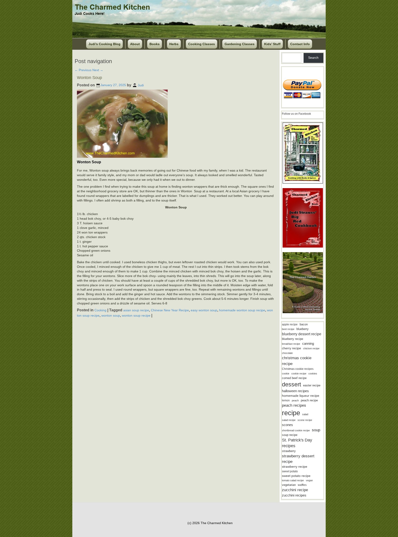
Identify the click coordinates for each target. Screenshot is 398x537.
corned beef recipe (294, 378)
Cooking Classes (201, 44)
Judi (141, 85)
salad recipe (289, 420)
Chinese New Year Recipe (170, 310)
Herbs (174, 44)
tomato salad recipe (293, 480)
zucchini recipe (295, 490)
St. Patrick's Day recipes (297, 443)
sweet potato (290, 471)
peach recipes (294, 405)
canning (308, 343)
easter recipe (311, 385)
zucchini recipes (294, 495)
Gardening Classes (240, 44)
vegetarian (289, 485)
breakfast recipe (291, 343)
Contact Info (300, 44)
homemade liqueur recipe (300, 395)
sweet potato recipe (296, 476)
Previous (83, 70)
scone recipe (305, 420)
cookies (312, 373)
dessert (291, 384)
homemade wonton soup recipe (242, 310)
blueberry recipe (292, 339)
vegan (309, 480)
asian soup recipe (136, 310)
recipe (291, 413)
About (135, 44)
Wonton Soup (89, 77)
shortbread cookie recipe (296, 430)
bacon (304, 324)
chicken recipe (311, 348)
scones (287, 425)
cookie (285, 373)
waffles (302, 485)
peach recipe (309, 400)
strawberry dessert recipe (298, 459)
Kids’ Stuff (272, 44)
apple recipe (290, 324)
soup (316, 430)
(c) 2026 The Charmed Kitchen (210, 523)
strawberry (289, 451)
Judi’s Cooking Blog (104, 44)
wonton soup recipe (136, 315)
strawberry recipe (294, 466)
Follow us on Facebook (296, 113)
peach (295, 400)
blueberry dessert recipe (301, 334)
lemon (286, 400)
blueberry (302, 329)
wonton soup (110, 315)
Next (97, 70)
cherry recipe (291, 348)
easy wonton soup (204, 310)
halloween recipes (295, 391)
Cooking (100, 310)
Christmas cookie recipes (297, 369)
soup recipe (289, 435)
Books (154, 44)
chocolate (287, 353)
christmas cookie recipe (296, 361)
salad (305, 414)
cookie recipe (298, 373)
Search (313, 57)
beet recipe (288, 329)
